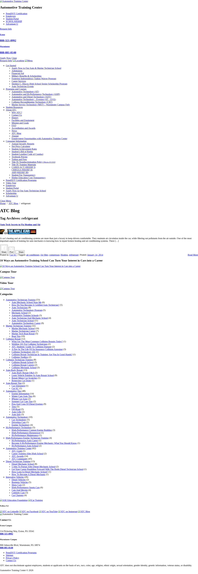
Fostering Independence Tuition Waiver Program (34, 78)
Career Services (19, 81)
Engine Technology (21, 425)
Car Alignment (18, 386)
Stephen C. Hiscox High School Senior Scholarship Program (39, 84)
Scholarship (11, 193)
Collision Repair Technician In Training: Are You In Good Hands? (42, 354)
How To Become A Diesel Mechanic (28, 474)
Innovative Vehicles (15, 477)
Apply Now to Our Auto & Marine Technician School (36, 68)
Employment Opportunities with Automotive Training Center (39, 138)
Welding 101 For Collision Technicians (29, 344)
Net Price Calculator (21, 146)
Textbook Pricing (19, 157)
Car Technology (19, 419)
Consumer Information (16, 141)
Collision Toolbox (20, 357)
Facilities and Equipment (23, 120)
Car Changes (17, 495)
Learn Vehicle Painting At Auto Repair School (33, 375)
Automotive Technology (25, 91)
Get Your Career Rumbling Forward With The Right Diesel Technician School (47, 469)
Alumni (15, 136)
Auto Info (16, 414)
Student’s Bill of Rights (22, 151)
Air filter (44, 255)
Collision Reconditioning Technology (32, 102)
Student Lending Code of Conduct (27, 154)
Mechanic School (20, 313)
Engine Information (20, 393)
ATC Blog (16, 133)
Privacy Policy (12, 558)
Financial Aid (18, 73)
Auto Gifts (16, 412)
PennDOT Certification (16, 13)
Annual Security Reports (23, 144)
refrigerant (73, 255)
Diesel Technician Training (18, 461)
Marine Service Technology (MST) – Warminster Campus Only (41, 104)
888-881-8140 (8, 52)
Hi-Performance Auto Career (25, 440)
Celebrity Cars (18, 492)
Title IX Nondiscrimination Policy (33, 162)
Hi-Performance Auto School (25, 446)
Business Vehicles (20, 482)
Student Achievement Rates (24, 149)
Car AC (13, 255)
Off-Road (16, 409)
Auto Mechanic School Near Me (26, 302)
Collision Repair (13, 339)
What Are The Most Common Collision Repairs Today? (37, 341)
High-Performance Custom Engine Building (32, 430)
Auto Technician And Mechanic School (30, 318)
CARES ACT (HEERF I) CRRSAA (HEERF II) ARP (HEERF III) (23, 170)
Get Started (11, 65)
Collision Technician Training (19, 359)
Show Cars (17, 485)
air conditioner (32, 255)
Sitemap (9, 555)
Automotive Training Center (19, 448)
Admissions (17, 71)
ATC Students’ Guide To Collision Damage (31, 346)
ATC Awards (18, 456)
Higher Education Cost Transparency (29, 177)
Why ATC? (17, 112)
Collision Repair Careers (23, 365)
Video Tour (11, 183)
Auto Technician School (23, 320)
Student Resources (14, 107)
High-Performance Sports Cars (26, 487)
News (14, 130)
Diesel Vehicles (19, 479)
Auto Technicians (20, 307)
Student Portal (12, 19)
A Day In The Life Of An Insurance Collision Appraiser (37, 349)
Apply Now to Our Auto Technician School (26, 190)
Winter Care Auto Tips (22, 396)
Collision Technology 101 (23, 352)
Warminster (5, 46)
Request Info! (6, 60)
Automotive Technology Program (27, 310)
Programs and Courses (16, 89)
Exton (2, 34)
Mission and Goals (20, 123)
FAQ (14, 125)
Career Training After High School (27, 453)
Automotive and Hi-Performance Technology (36, 94)
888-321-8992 (8, 40)
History (15, 117)
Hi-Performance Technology (19, 427)
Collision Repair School (22, 362)
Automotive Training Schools (25, 315)
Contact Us (17, 115)
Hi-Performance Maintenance (25, 435)
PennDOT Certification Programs (21, 180)
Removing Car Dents (21, 380)
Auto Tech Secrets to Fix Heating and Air (20, 224)
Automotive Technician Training (21, 300)
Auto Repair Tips (14, 383)
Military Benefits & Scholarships (26, 76)
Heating (64, 255)
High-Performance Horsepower (26, 432)
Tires (14, 406)
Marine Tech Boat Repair (23, 333)
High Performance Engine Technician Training (27, 438)
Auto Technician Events (23, 86)
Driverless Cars (19, 422)
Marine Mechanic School (23, 328)
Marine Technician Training (18, 326)
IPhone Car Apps (19, 399)
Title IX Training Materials (24, 164)
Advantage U (12, 24)
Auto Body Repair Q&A (23, 373)
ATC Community (20, 459)
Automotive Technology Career (26, 323)
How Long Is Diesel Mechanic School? (30, 472)
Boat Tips (16, 336)
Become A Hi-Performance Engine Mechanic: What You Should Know (44, 443)
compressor (54, 255)
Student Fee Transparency (23, 175)
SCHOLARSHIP (14, 21)
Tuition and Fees (19, 159)
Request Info (6, 29)
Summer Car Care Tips (22, 401)
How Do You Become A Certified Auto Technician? (35, 305)
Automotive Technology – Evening (34, 99)
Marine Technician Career (23, 331)
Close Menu (5, 201)
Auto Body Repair (14, 370)
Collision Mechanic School (24, 367)
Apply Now (5, 58)
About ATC (11, 110)
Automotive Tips (13, 391)
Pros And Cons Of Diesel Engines (27, 404)
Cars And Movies (20, 490)
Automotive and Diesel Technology (31, 97)
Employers (11, 16)
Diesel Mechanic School (23, 464)
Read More (193, 255)
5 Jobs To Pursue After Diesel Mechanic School (33, 466)
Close (14, 58)
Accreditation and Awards (23, 128)
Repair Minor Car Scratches (24, 378)
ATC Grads (17, 451)
